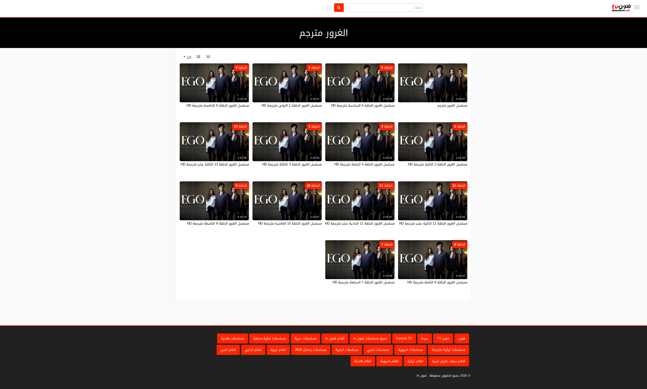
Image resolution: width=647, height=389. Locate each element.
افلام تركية (415, 361)
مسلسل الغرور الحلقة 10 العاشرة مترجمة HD (290, 223)
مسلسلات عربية (305, 338)
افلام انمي (228, 350)
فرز (188, 57)
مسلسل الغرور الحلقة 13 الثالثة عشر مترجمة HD (215, 164)
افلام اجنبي (253, 350)
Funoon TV (404, 338)
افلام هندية (362, 361)
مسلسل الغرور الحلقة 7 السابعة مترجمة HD (364, 282)
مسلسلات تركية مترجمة (448, 350)
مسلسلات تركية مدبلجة (269, 338)
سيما (424, 338)
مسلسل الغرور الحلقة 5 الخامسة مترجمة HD (218, 105)
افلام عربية (278, 350)
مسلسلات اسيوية (410, 350)
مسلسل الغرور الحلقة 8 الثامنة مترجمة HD (437, 282)
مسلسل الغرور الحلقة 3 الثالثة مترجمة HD (292, 164)
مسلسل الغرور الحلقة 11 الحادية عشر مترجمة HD (360, 223)
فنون (461, 338)
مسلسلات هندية (232, 338)
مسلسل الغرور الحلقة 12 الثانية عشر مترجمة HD (433, 223)
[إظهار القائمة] (637, 7)
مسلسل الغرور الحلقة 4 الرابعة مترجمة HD (364, 164)
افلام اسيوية (389, 361)
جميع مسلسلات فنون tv (370, 338)
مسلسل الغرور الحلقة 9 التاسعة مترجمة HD (218, 223)
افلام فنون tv (334, 338)
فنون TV (443, 338)
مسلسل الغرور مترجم (452, 105)
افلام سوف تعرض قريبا (448, 361)
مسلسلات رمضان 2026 (311, 350)
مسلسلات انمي (378, 350)
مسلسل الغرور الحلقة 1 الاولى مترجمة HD (292, 105)
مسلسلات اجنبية (346, 350)
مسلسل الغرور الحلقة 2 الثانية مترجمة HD (437, 164)
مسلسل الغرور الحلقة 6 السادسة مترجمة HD (363, 105)
